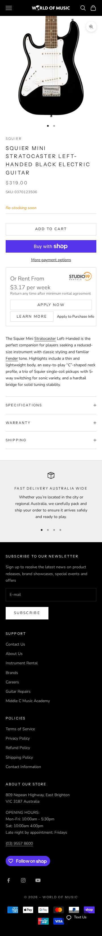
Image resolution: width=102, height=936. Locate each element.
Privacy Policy (18, 738)
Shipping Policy (19, 757)
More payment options (51, 260)
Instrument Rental (22, 663)
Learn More (32, 316)
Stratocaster (45, 338)
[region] (51, 496)
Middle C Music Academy (28, 701)
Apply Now (51, 304)
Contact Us (15, 644)
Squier (14, 138)
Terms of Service (20, 729)
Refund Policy (18, 747)
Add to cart (51, 229)
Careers (12, 682)
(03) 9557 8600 (19, 843)
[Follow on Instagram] (23, 880)
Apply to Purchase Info (75, 316)
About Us (14, 653)
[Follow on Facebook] (8, 880)
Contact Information (23, 766)
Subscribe (27, 612)
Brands (12, 672)
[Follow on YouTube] (38, 880)
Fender (12, 358)
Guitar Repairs (18, 691)
